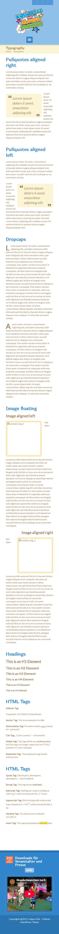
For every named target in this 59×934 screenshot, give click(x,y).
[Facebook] (45, 2)
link (42, 720)
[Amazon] (50, 2)
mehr (29, 869)
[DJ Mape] (40, 2)
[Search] (34, 2)
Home (8, 51)
